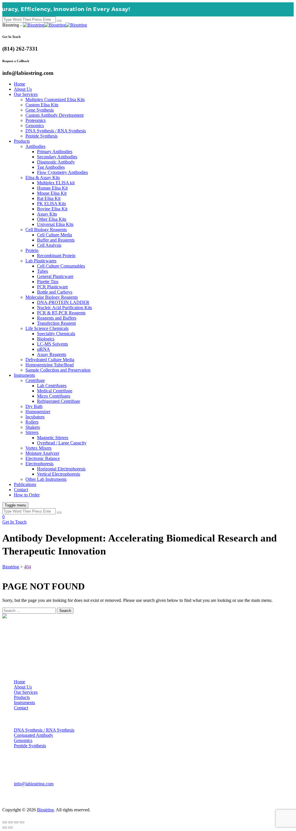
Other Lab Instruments (45, 479)
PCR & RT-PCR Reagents (61, 312)
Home (19, 83)
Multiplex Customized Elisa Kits (55, 99)
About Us (23, 89)
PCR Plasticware (52, 286)
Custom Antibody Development (54, 115)
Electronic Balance (42, 458)
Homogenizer (37, 411)
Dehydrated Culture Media (49, 359)
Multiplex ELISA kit (56, 182)
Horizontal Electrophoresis (61, 468)
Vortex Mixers (38, 448)
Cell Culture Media (54, 234)
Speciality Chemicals (56, 333)
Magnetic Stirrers (52, 437)
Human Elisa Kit (52, 188)
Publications (25, 484)
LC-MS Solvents (52, 344)
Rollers (31, 422)
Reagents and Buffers (56, 318)
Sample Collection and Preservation (57, 370)
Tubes (42, 271)
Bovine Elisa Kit (52, 208)
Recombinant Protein (56, 255)
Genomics (34, 125)
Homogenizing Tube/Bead (49, 364)
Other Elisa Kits (51, 219)
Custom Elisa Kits (41, 104)
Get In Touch (14, 522)
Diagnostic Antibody (56, 161)
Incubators (35, 416)
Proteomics (35, 120)
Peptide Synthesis (41, 135)
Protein (31, 250)
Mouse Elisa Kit (51, 193)
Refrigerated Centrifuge (58, 401)
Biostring (45, 809)
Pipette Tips (47, 281)
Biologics (45, 338)
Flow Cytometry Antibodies (62, 172)
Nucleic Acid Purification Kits (64, 307)
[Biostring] (55, 25)
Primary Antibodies (54, 151)
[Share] (16, 822)
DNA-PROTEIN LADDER (63, 302)
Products (22, 141)
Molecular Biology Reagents (51, 297)
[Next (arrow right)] (10, 827)
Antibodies (35, 146)
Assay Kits (47, 214)
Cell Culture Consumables (61, 266)
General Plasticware (55, 276)
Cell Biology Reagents (46, 229)
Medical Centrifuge (54, 390)
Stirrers (31, 432)
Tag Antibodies (51, 167)
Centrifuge (35, 380)
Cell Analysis (49, 245)
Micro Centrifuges (53, 396)
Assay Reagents (51, 354)
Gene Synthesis (39, 109)
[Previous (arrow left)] (4, 827)
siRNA (43, 349)
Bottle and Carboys (54, 292)
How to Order (27, 494)
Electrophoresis (39, 463)
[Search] (59, 21)
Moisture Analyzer (42, 453)
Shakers (32, 427)
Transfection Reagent (56, 323)
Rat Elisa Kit (48, 198)
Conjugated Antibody (33, 735)
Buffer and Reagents (56, 240)
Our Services (26, 94)
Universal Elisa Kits (55, 224)
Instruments (24, 375)
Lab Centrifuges (51, 385)
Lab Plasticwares (40, 260)
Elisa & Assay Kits (42, 177)
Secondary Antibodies (57, 156)
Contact (21, 489)
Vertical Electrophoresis (58, 474)
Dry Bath (33, 406)
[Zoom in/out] (4, 822)
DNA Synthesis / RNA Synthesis (55, 130)
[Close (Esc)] (22, 822)
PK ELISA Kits (51, 203)
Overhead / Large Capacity (61, 442)
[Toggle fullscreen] (10, 822)
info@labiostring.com (33, 783)
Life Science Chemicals (47, 328)
